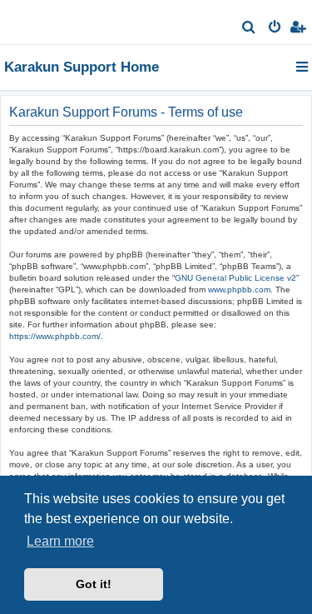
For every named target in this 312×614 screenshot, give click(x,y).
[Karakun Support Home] (40, 21)
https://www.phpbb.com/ (55, 336)
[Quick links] (303, 67)
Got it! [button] (93, 584)
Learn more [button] (60, 541)
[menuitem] (249, 28)
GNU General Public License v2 (235, 277)
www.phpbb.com (239, 289)
